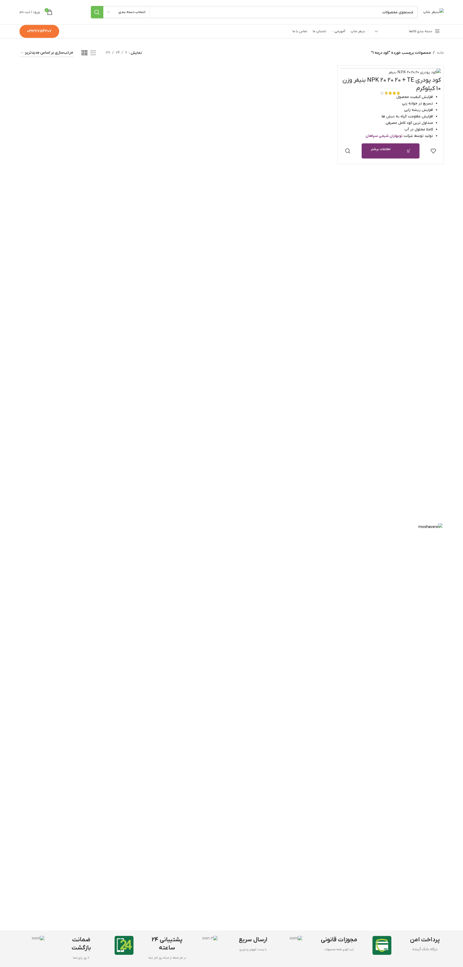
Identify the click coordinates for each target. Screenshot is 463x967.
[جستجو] (97, 12)
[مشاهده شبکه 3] (93, 53)
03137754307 (39, 31)
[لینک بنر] (231, 726)
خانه (440, 52)
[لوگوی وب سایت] (433, 12)
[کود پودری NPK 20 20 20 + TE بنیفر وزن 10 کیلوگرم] (390, 72)
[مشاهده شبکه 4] (84, 53)
